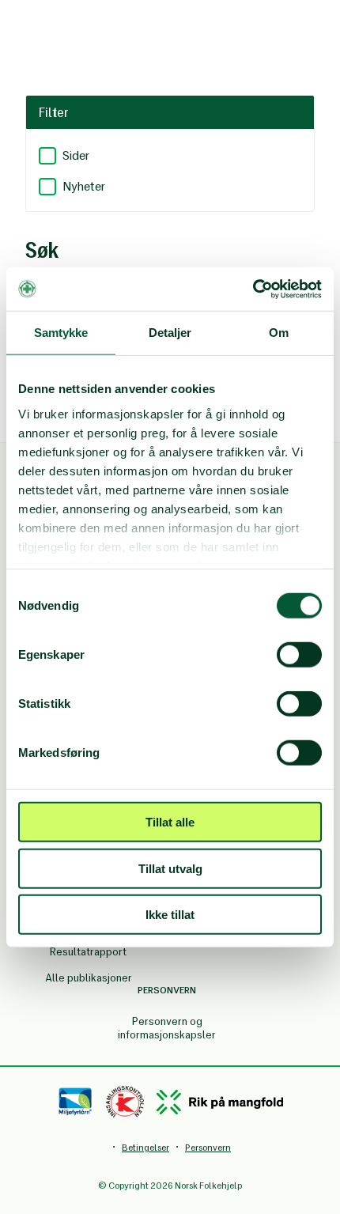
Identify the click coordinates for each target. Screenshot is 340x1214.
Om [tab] (279, 332)
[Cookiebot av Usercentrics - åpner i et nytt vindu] (252, 288)
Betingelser (145, 1147)
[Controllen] (125, 1102)
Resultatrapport (88, 952)
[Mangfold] (220, 1102)
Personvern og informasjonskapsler (167, 1028)
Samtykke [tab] (61, 332)
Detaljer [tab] (170, 332)
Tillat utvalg (170, 868)
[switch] (299, 655)
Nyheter (83, 186)
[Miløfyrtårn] (75, 1102)
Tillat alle (170, 822)
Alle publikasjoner (88, 978)
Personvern (208, 1147)
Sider (75, 155)
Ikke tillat (170, 914)
